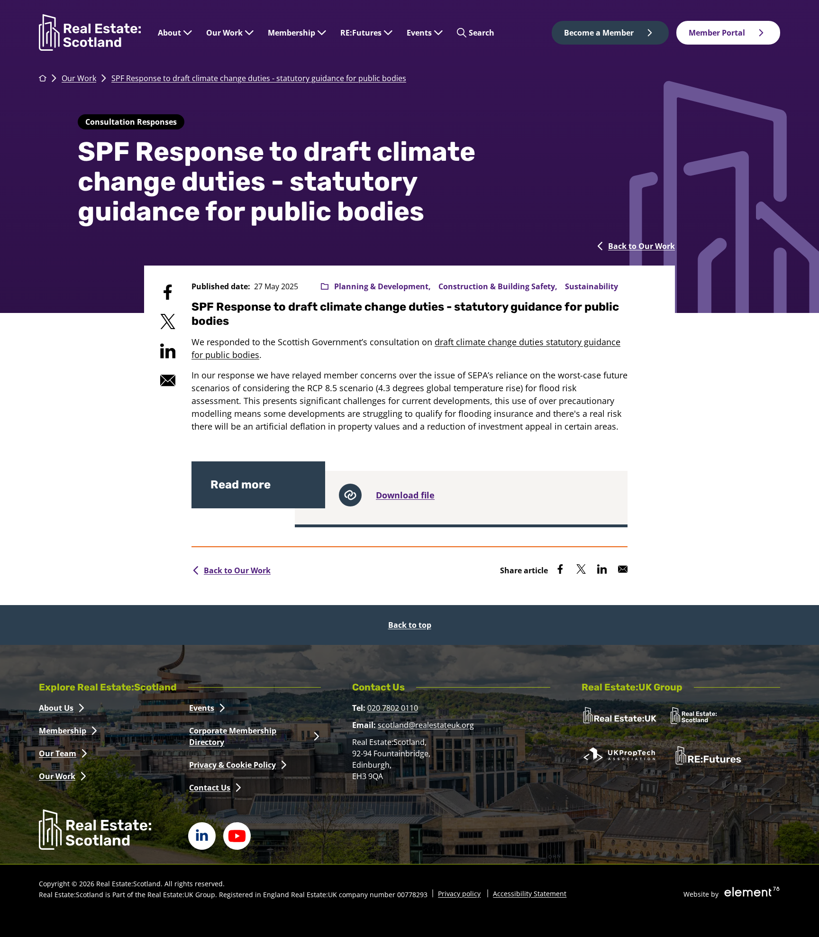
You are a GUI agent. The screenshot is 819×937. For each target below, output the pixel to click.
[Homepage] (90, 32)
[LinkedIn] (202, 836)
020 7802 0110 (392, 708)
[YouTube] (237, 836)
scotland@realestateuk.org (426, 725)
